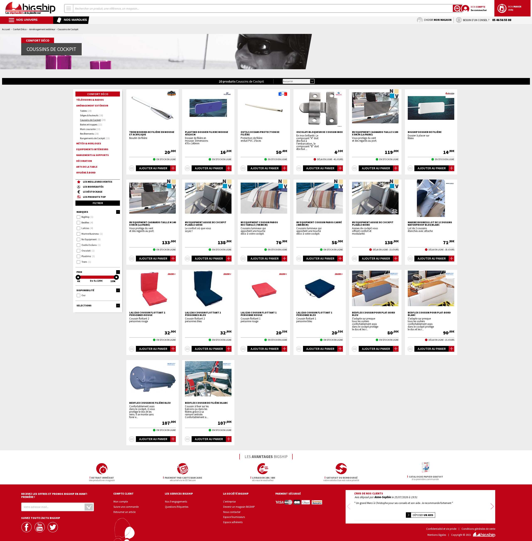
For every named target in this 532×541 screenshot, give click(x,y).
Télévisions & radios (90, 99)
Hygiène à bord (86, 172)
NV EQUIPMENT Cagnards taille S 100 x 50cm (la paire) (375, 133)
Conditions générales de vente (478, 528)
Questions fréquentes (176, 506)
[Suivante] (492, 507)
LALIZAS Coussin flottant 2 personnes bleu (203, 313)
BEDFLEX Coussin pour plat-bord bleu (373, 313)
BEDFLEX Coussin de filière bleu (150, 403)
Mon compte (120, 501)
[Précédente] (349, 507)
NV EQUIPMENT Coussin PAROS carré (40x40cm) (319, 223)
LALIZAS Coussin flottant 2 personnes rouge (147, 313)
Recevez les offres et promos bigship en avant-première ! (54, 495)
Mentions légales (436, 535)
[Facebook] (27, 527)
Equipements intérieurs (92, 149)
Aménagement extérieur (42, 29)
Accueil (6, 29)
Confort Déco (19, 29)
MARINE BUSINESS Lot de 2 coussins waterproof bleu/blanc (430, 223)
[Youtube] (40, 527)
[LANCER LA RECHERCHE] (457, 8)
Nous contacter (231, 512)
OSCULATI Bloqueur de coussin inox (319, 132)
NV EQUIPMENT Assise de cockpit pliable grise (205, 223)
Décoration (84, 160)
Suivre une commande (126, 506)
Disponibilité (85, 290)
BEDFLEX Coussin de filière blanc (206, 403)
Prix (79, 272)
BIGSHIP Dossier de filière (425, 132)
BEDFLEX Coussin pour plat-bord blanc (429, 313)
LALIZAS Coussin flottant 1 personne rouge (258, 313)
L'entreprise (229, 501)
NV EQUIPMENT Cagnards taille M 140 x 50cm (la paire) (152, 223)
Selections (83, 305)
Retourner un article (124, 512)
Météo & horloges (88, 143)
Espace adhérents (233, 522)
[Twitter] (53, 527)
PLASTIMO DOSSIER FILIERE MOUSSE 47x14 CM (206, 133)
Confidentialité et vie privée (441, 528)
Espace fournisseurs (234, 517)
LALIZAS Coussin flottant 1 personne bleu (314, 313)
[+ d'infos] (131, 168)
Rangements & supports (92, 155)
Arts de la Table (86, 166)
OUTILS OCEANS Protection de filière (260, 133)
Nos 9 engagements (176, 501)
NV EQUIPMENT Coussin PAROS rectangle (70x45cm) (259, 223)
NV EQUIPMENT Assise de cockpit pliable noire (372, 223)
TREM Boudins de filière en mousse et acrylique (151, 133)
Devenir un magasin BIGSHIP (239, 506)
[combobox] (69, 8)
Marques (82, 211)
